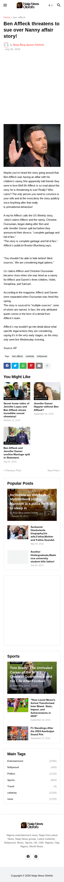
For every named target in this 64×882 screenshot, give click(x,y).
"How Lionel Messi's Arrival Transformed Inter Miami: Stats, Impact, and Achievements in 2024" (43, 707)
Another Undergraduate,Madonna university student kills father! (43, 556)
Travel (32, 786)
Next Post (53, 470)
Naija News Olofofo (42, 875)
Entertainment (32, 761)
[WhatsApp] (23, 366)
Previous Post (13, 470)
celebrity (30, 356)
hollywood (42, 356)
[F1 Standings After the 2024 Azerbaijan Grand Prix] (17, 733)
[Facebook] (7, 366)
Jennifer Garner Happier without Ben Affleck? (46, 406)
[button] (5, 5)
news (32, 799)
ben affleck (19, 17)
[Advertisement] (32, 87)
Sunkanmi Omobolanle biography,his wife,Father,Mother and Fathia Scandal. (43, 533)
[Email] (39, 366)
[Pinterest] (31, 366)
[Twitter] (15, 366)
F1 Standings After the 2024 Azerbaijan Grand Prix (42, 731)
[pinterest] (36, 857)
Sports (32, 780)
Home (7, 17)
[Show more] (47, 366)
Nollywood (32, 767)
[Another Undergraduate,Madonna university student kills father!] (17, 557)
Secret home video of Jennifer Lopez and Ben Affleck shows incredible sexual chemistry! (16, 410)
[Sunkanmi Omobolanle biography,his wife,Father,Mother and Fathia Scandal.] (17, 532)
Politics (32, 773)
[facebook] (28, 857)
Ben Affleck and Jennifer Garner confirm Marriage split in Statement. (17, 453)
